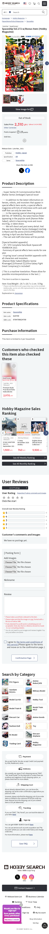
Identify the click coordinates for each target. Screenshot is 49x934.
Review (7, 594)
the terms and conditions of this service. (24, 643)
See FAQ (23, 843)
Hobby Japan (21, 152)
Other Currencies (10, 128)
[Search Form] (39, 3)
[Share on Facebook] (27, 170)
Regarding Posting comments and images (31, 493)
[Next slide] (47, 63)
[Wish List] (30, 3)
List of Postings (14, 488)
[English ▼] (25, 3)
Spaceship (20, 160)
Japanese (19, 293)
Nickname (9, 579)
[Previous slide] (2, 63)
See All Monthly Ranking (24, 463)
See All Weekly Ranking (24, 457)
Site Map (36, 923)
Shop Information (36, 919)
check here (13, 779)
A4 (17, 156)
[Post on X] (21, 170)
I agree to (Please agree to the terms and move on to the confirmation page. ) (26, 644)
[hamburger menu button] (44, 3)
